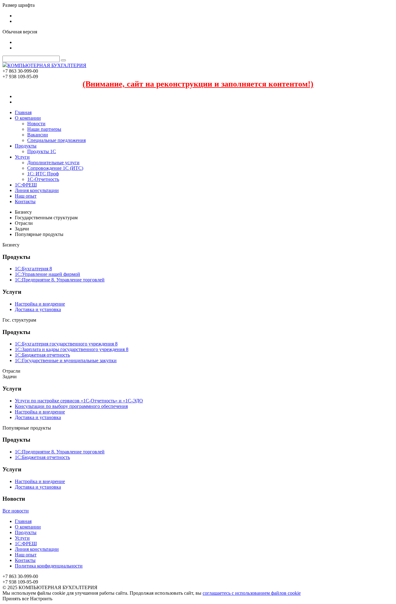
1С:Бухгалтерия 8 (33, 268)
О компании (28, 118)
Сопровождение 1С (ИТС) (55, 168)
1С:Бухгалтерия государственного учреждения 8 (66, 343)
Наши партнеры (44, 129)
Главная (23, 112)
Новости (36, 123)
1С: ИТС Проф (43, 173)
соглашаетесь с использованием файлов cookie (252, 593)
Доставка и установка (38, 309)
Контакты (25, 201)
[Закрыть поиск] (63, 60)
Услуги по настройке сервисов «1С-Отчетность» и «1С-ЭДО (79, 400)
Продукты (26, 145)
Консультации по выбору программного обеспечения (71, 406)
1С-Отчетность (43, 179)
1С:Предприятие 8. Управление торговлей (60, 279)
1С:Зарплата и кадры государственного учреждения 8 (71, 349)
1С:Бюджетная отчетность (42, 355)
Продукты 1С (41, 151)
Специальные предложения (56, 140)
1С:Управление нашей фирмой (47, 274)
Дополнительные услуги (53, 162)
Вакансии (37, 134)
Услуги (22, 157)
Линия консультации (37, 190)
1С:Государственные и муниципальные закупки (66, 360)
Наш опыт (26, 196)
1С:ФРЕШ (26, 184)
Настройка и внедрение (40, 303)
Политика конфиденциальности (49, 565)
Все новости (15, 510)
